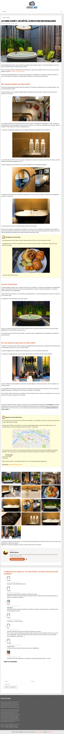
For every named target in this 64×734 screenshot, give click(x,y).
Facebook (11, 726)
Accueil (4, 17)
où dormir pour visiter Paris (17, 71)
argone (8, 655)
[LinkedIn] (26, 559)
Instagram (16, 726)
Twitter (7, 726)
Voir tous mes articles (17, 559)
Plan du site (49, 732)
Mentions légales (39, 732)
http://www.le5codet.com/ (15, 464)
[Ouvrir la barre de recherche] (61, 11)
